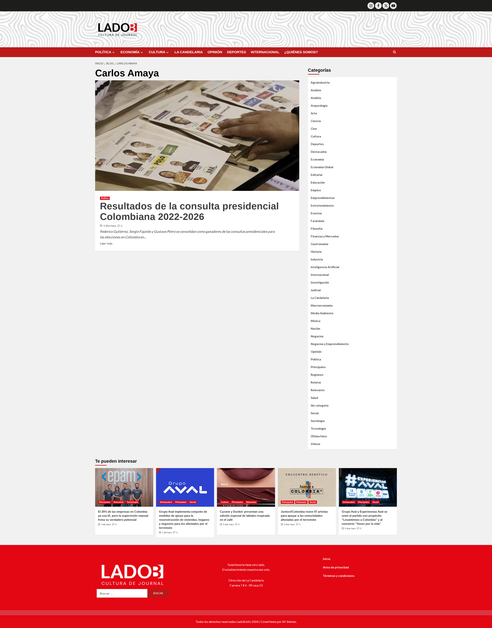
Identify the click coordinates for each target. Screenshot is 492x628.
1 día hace (106, 524)
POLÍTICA (103, 52)
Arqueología (319, 105)
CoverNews (268, 621)
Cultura (316, 136)
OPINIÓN (215, 52)
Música (315, 321)
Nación (315, 328)
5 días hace (228, 524)
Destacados (319, 151)
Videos (315, 444)
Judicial (316, 290)
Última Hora (319, 436)
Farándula (317, 221)
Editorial (316, 174)
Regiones (317, 374)
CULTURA (157, 52)
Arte (314, 113)
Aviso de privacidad (336, 567)
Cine (314, 128)
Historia (316, 251)
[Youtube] (393, 5)
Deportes (317, 144)
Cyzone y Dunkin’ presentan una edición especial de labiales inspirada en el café (245, 515)
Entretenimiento (322, 205)
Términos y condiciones (338, 575)
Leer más (106, 243)
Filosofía (316, 228)
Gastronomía (319, 244)
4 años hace (109, 226)
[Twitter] (385, 5)
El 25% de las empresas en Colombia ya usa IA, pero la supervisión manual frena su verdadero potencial (123, 515)
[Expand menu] (113, 52)
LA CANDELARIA (189, 52)
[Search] (394, 52)
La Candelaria (320, 297)
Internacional (320, 274)
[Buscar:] (122, 593)
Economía (317, 159)
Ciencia (316, 121)
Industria (317, 259)
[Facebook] (378, 5)
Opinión (316, 351)
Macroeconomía (321, 305)
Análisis (316, 90)
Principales (318, 367)
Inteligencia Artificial (325, 267)
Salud (314, 397)
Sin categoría (319, 405)
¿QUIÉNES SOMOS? (301, 52)
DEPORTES (236, 52)
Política (105, 198)
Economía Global (322, 167)
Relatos (316, 382)
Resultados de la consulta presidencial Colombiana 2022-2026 (189, 211)
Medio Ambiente (322, 313)
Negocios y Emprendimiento (330, 344)
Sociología (318, 421)
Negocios (317, 336)
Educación (318, 182)
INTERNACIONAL (265, 52)
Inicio (326, 559)
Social (315, 413)
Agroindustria (320, 82)
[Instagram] (370, 5)
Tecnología (318, 428)
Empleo (316, 190)
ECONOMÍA (130, 52)
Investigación (320, 282)
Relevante (318, 390)
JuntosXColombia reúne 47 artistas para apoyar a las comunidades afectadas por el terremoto (304, 515)
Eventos (316, 213)
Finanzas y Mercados (325, 236)
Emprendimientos (323, 198)
